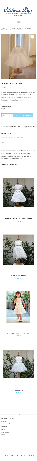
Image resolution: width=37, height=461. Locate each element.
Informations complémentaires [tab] (13, 138)
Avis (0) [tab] (4, 142)
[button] (32, 37)
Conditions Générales (7, 418)
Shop (10, 28)
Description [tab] (6, 133)
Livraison (4, 426)
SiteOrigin (31, 455)
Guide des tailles (6, 424)
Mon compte (5, 432)
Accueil (4, 28)
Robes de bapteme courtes (26, 126)
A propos (4, 421)
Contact (3, 429)
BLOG (3, 435)
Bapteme (16, 28)
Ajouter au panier (23, 115)
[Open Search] (35, 3)
